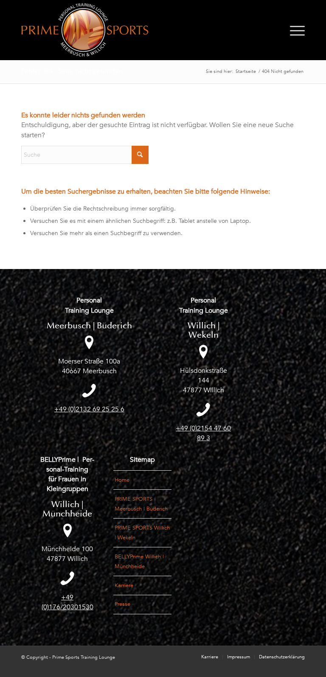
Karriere (124, 585)
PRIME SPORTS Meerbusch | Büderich (141, 504)
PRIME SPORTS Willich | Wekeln (142, 532)
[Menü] (295, 30)
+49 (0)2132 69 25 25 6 (89, 409)
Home (122, 480)
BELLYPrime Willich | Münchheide (139, 561)
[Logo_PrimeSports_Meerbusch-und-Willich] (84, 30)
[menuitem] (295, 30)
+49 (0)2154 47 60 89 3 (203, 433)
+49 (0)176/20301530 (67, 602)
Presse (122, 604)
